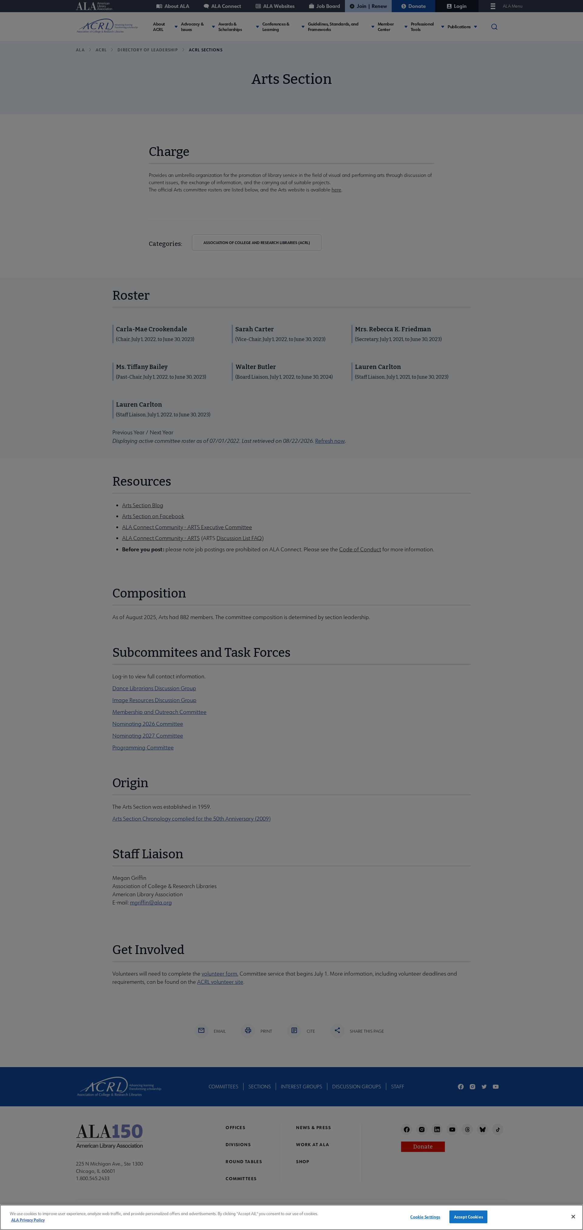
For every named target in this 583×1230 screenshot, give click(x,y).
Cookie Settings (425, 1216)
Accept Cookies (468, 1216)
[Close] (573, 1216)
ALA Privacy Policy (28, 1219)
